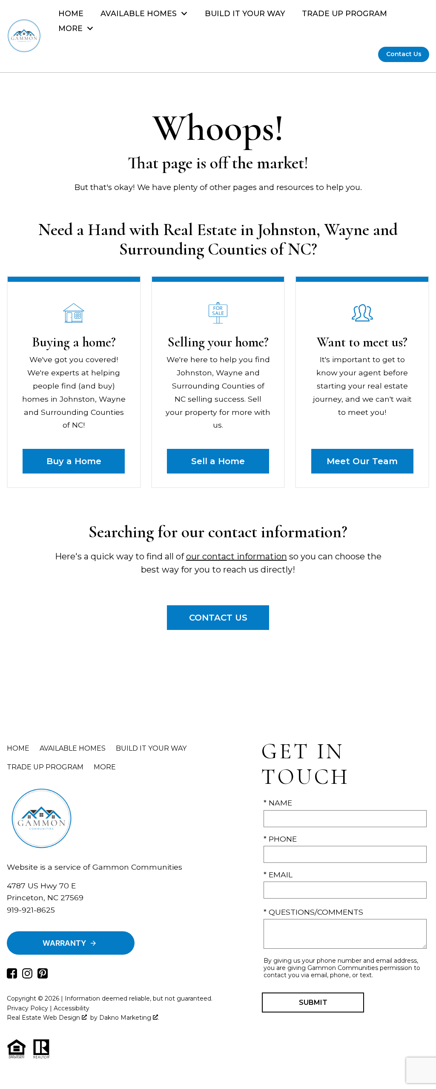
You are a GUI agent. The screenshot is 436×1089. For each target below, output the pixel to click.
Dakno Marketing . (129, 1017)
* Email (278, 874)
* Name (278, 802)
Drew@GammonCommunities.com (74, 921)
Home (70, 13)
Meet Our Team (362, 461)
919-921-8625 (31, 909)
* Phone (280, 838)
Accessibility (71, 1008)
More (105, 767)
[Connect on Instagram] (27, 975)
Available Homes (73, 748)
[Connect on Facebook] (12, 975)
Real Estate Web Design (44, 1017)
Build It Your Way (245, 13)
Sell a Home (218, 461)
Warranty (64, 943)
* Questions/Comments (313, 911)
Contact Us (404, 54)
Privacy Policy (27, 1008)
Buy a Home (73, 461)
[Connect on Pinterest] (42, 975)
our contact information (236, 556)
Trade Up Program (344, 13)
